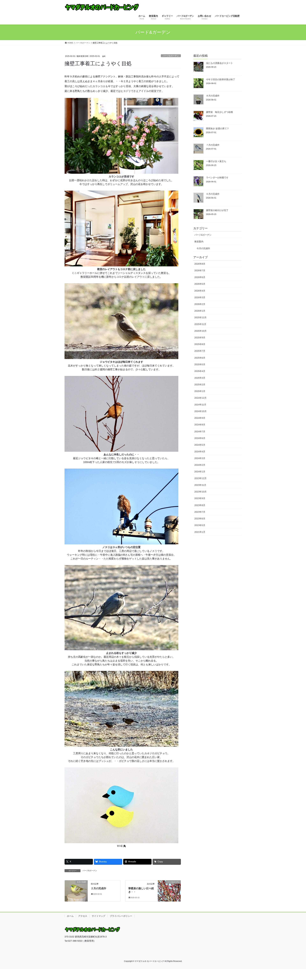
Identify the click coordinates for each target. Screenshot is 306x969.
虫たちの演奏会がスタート (219, 63)
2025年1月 (199, 391)
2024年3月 (199, 458)
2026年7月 (199, 270)
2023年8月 (199, 505)
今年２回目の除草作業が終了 (220, 79)
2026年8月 (199, 264)
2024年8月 (199, 424)
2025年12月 (200, 317)
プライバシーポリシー (121, 916)
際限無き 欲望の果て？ (217, 128)
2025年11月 (200, 324)
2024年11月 (200, 404)
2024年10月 (200, 411)
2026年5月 (199, 284)
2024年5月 (199, 445)
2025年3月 (199, 378)
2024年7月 (199, 431)
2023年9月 (199, 498)
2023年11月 (200, 485)
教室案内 (198, 241)
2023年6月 (199, 518)
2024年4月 (199, 451)
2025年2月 (199, 384)
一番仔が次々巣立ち (216, 161)
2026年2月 (199, 304)
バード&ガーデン (171, 56)
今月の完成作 (203, 248)
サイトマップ (98, 916)
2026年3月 (199, 297)
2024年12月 (200, 398)
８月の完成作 (212, 95)
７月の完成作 (212, 145)
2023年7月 (199, 512)
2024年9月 (199, 418)
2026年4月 (199, 290)
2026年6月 (199, 277)
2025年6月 (199, 357)
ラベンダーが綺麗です (217, 177)
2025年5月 (199, 364)
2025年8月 (199, 344)
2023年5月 (199, 525)
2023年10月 (200, 491)
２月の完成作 (98, 888)
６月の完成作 (212, 194)
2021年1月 (199, 532)
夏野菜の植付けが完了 (217, 210)
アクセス (82, 916)
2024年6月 (199, 438)
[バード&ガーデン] (169, 887)
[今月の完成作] (76, 887)
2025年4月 (199, 371)
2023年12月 (200, 478)
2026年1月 (199, 311)
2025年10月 (200, 331)
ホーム (70, 916)
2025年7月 (199, 351)
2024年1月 (199, 471)
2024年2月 (199, 465)
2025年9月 (199, 337)
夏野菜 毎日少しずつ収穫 (219, 112)
